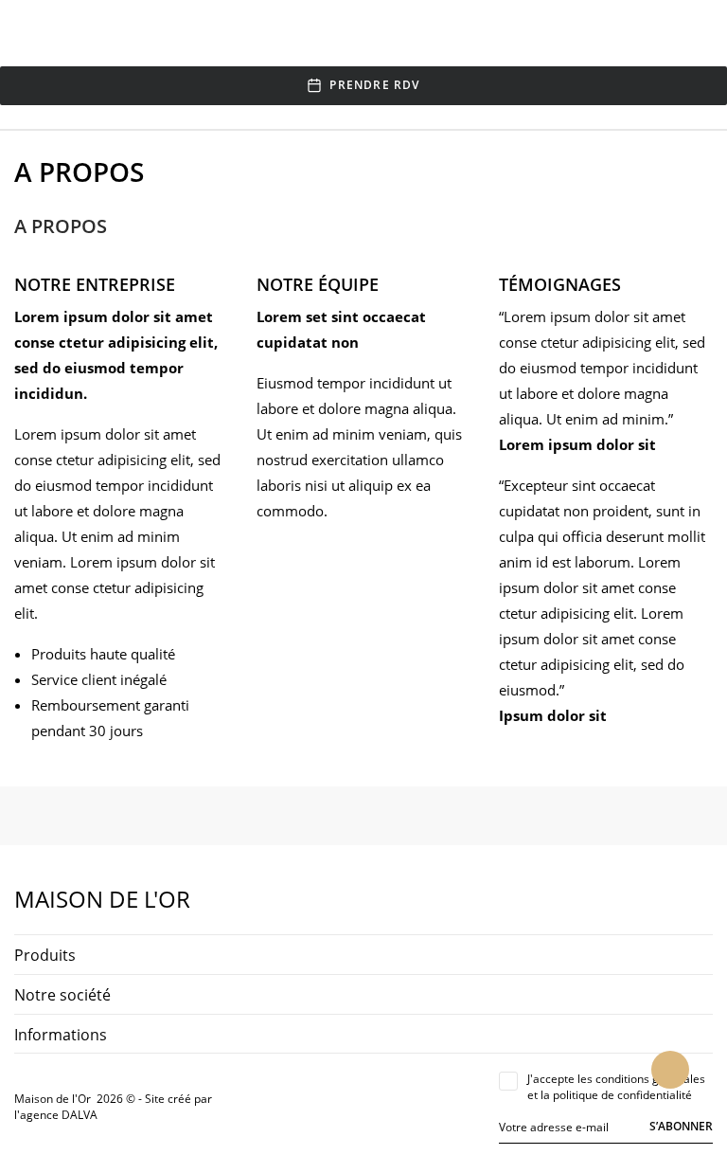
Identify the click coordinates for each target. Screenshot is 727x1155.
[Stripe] (330, 1107)
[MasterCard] (286, 1107)
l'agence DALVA (56, 1115)
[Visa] (265, 1107)
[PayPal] (308, 1107)
